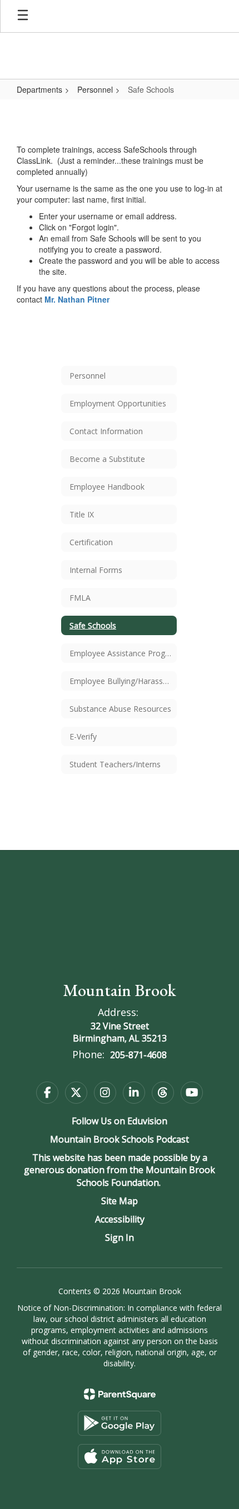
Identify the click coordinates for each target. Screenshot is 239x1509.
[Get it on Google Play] (119, 1423)
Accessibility (120, 1219)
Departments (39, 89)
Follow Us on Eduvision (119, 1121)
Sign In (119, 1237)
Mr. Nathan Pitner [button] (76, 299)
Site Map (119, 1201)
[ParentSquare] (119, 1394)
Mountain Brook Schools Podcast (119, 1139)
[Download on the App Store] (119, 1456)
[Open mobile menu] (23, 16)
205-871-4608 (138, 1055)
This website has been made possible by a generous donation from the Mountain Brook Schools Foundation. (119, 1170)
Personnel (95, 89)
